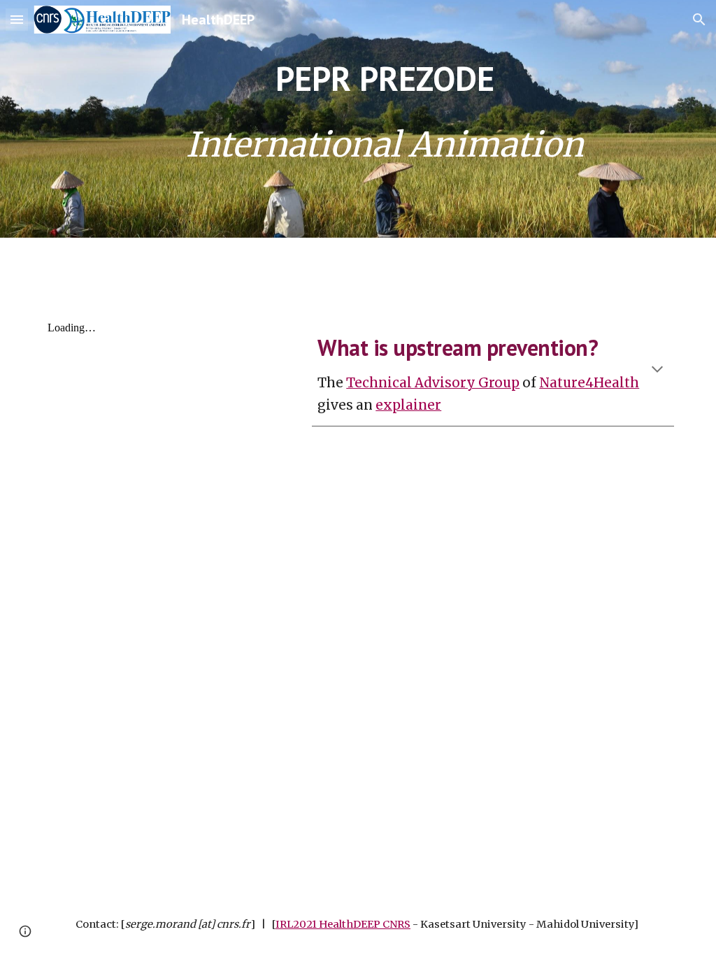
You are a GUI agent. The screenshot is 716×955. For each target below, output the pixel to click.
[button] (17, 19)
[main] (385, 118)
